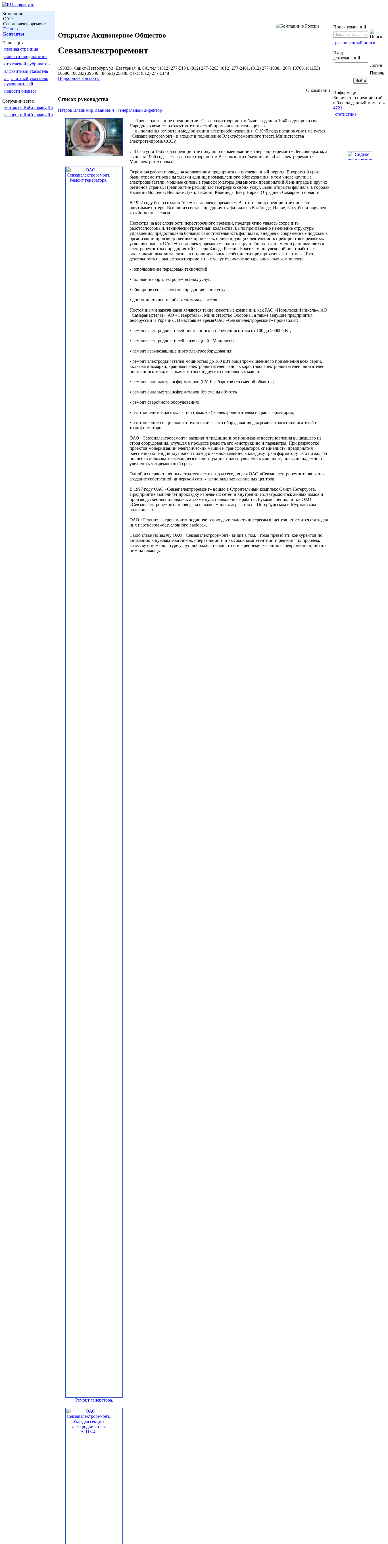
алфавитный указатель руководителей (26, 81)
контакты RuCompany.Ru (28, 107)
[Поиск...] (378, 34)
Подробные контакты (79, 78)
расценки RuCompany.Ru (28, 114)
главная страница (21, 49)
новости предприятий (25, 56)
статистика (345, 114)
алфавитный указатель (26, 71)
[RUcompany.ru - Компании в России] (18, 4)
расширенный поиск (355, 42)
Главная (10, 28)
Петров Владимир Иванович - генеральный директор (110, 110)
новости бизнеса (20, 91)
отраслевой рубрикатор (27, 63)
